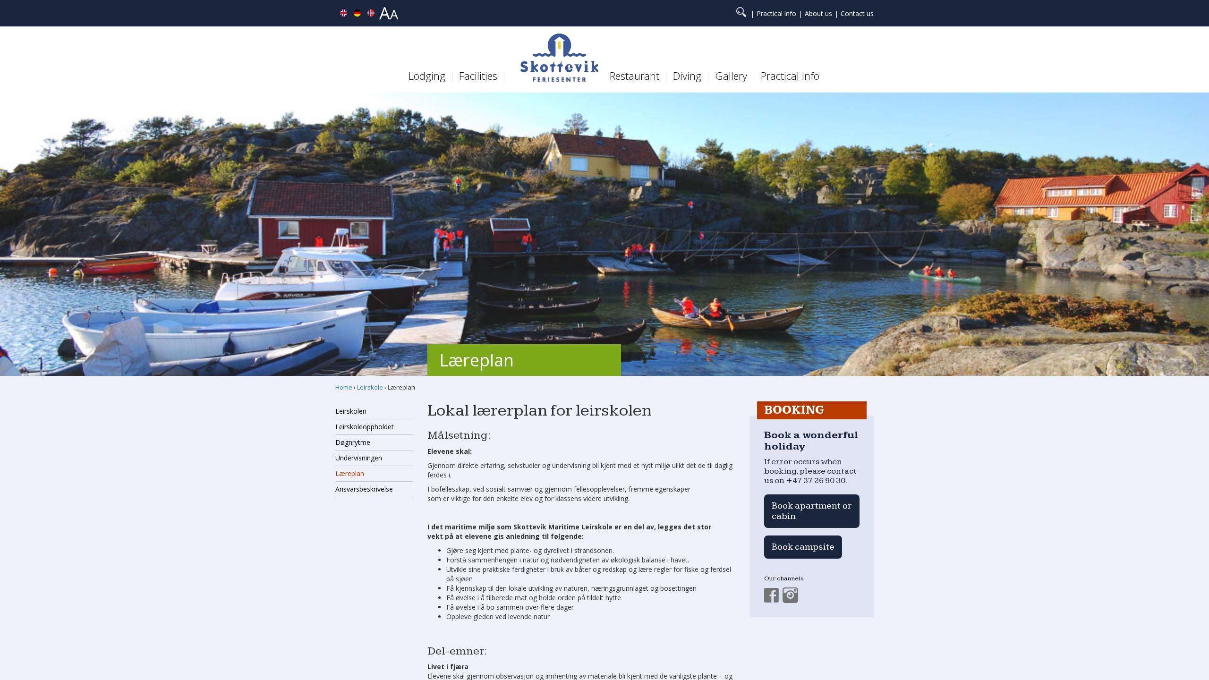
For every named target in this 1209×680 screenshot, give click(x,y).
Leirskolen (350, 411)
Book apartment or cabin (812, 511)
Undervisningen (358, 457)
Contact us (857, 13)
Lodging (427, 75)
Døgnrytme (352, 442)
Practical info (776, 13)
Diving (687, 75)
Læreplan (349, 473)
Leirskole (370, 387)
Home (343, 387)
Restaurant (634, 75)
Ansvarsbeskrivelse (364, 488)
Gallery (731, 75)
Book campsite (803, 546)
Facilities (478, 75)
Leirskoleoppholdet (364, 426)
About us (818, 13)
